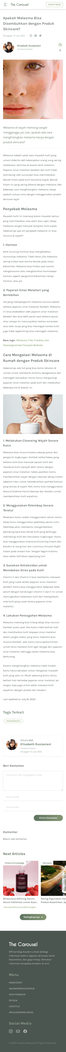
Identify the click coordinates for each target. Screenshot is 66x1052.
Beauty (46, 863)
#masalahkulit (13, 721)
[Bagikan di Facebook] (35, 35)
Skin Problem (17, 994)
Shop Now (54, 4)
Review (13, 1000)
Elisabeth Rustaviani (29, 45)
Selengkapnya (31, 917)
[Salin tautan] (31, 35)
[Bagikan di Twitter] (40, 35)
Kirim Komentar (48, 817)
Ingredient (15, 982)
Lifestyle (14, 1006)
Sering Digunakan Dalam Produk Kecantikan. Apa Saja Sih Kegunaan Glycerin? (20, 902)
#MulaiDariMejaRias (21, 1012)
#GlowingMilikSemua (22, 988)
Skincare (10, 863)
